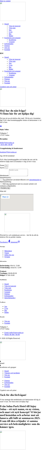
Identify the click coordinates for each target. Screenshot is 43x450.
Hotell (6, 24)
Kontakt (7, 50)
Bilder (11, 36)
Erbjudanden (8, 44)
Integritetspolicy (5, 177)
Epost (2, 168)
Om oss (7, 48)
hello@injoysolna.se (7, 143)
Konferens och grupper (12, 38)
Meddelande (4, 175)
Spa (10, 30)
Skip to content (5, 1)
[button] (21, 53)
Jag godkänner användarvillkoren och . (22, 180)
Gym (10, 32)
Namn (2, 165)
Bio (10, 34)
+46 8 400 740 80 (6, 145)
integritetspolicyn (35, 180)
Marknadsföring (5, 182)
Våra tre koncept (14, 26)
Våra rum (12, 28)
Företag (7, 46)
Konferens (12, 40)
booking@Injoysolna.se (8, 152)
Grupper (12, 42)
